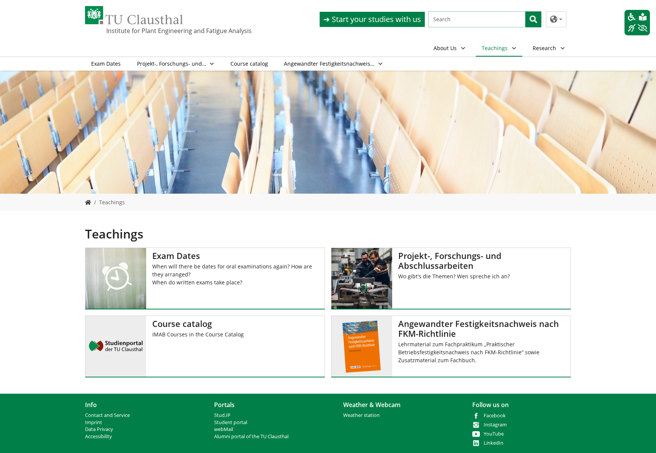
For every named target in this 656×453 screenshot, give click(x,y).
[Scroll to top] (640, 437)
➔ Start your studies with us (372, 19)
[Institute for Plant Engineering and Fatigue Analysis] (88, 202)
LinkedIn (493, 443)
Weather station (361, 415)
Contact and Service (107, 415)
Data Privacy (99, 429)
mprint (94, 422)
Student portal (230, 422)
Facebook (495, 415)
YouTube (494, 434)
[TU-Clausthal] (134, 15)
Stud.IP (222, 415)
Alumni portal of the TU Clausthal (251, 436)
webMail (223, 429)
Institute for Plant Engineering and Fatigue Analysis (144, 31)
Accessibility (98, 436)
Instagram (495, 424)
